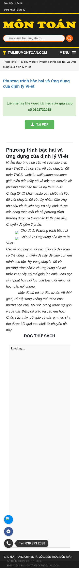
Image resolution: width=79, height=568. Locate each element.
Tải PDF (41, 124)
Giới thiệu (8, 3)
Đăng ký (21, 10)
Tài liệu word (27, 61)
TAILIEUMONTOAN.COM (27, 53)
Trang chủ (9, 61)
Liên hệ (18, 3)
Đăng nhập (9, 10)
